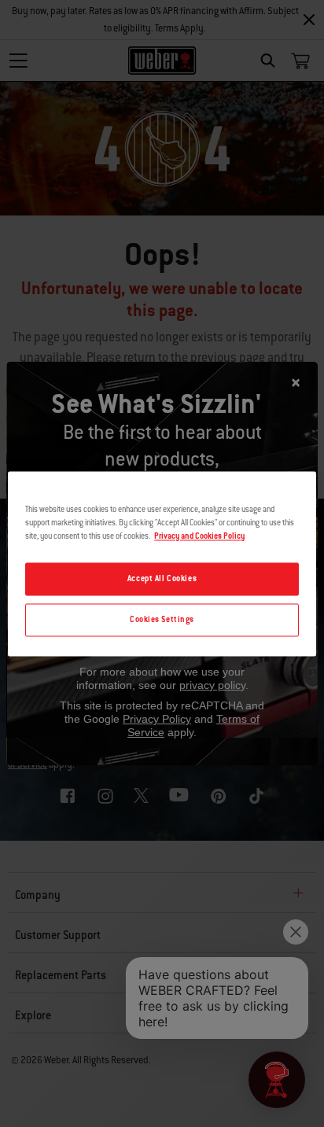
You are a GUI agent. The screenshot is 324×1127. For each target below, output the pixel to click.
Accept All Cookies (162, 578)
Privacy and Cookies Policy (199, 536)
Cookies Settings (162, 619)
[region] (161, 563)
